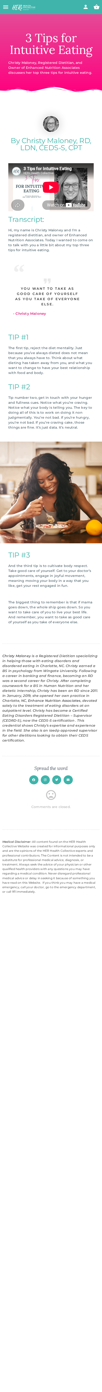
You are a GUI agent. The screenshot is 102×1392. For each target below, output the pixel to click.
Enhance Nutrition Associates (54, 700)
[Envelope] (68, 779)
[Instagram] (45, 779)
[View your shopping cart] (96, 7)
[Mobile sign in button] (86, 7)
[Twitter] (56, 779)
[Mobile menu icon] (5, 7)
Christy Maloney (16, 656)
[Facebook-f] (33, 779)
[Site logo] (24, 7)
